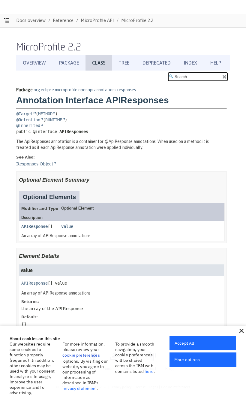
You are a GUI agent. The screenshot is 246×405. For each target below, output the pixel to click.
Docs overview (31, 20)
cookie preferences (81, 355)
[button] (241, 331)
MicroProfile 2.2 (137, 20)
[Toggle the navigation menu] (7, 20)
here (149, 371)
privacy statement (79, 388)
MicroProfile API (97, 20)
